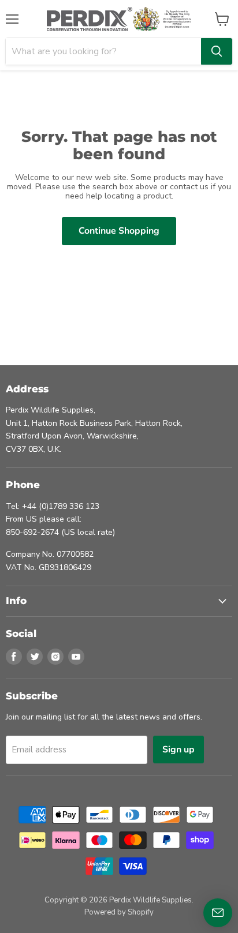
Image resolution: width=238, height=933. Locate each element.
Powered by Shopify (119, 912)
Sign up (178, 749)
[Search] (216, 51)
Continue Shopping (119, 230)
